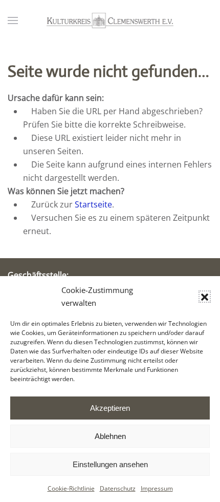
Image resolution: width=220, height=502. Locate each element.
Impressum (157, 488)
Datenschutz (118, 488)
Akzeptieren (110, 408)
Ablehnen (110, 436)
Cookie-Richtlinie (71, 488)
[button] (205, 296)
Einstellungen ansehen (110, 464)
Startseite (93, 204)
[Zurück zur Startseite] (110, 20)
